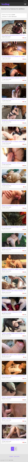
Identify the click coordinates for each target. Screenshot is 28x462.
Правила (11, 456)
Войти (25, 1)
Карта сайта (16, 456)
